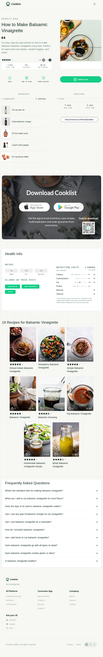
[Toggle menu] (94, 4)
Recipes (41, 604)
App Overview (43, 596)
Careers (72, 600)
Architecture (11, 604)
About (71, 596)
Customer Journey (13, 596)
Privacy (70, 644)
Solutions (10, 600)
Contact (72, 604)
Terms (78, 644)
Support (41, 608)
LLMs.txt (60, 644)
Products (41, 600)
